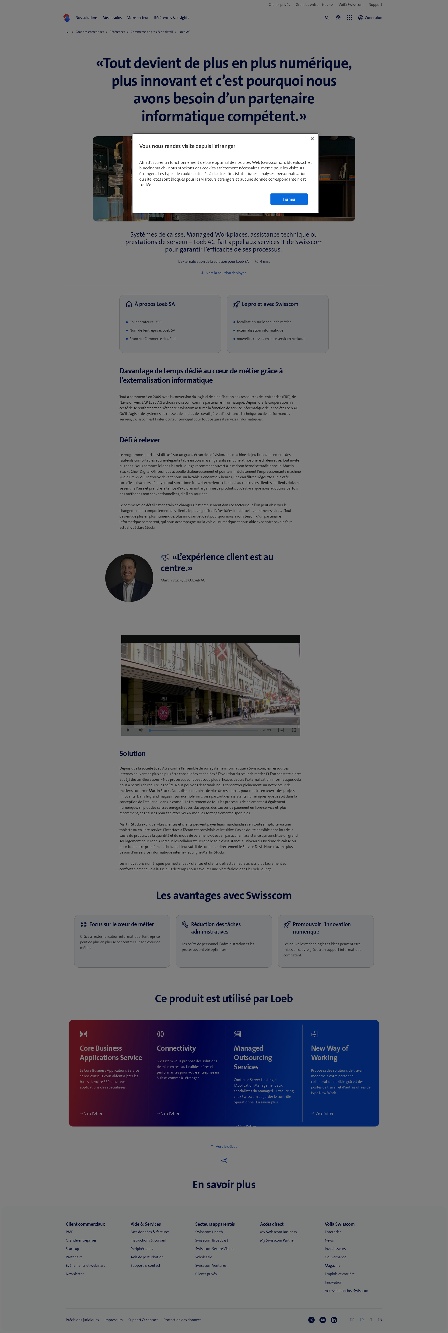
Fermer (289, 199)
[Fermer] (312, 139)
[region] (225, 173)
